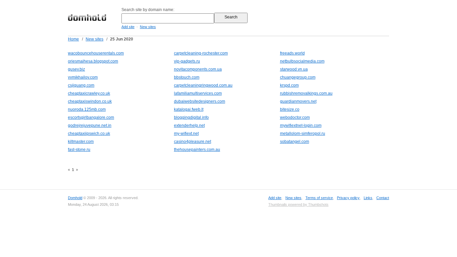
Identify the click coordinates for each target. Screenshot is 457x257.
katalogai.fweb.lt (188, 109)
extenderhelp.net (189, 125)
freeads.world (292, 53)
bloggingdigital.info (191, 117)
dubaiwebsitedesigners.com (199, 101)
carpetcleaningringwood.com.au (203, 85)
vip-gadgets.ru (187, 61)
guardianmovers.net (298, 101)
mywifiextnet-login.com (301, 125)
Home (73, 39)
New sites (148, 27)
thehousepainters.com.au (197, 149)
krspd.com (289, 85)
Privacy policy (348, 198)
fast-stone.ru (79, 149)
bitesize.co (289, 109)
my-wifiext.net (186, 133)
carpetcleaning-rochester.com (201, 53)
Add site (127, 27)
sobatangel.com (294, 141)
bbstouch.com (186, 77)
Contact (382, 198)
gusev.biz (76, 69)
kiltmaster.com (81, 141)
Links (368, 198)
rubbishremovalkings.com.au (306, 93)
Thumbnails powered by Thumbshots (298, 204)
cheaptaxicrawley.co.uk (89, 93)
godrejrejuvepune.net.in (89, 125)
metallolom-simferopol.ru (302, 133)
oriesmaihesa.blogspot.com (93, 61)
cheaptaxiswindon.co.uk (90, 101)
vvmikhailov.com (83, 77)
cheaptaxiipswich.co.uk (89, 133)
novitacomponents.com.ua (198, 69)
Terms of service (319, 198)
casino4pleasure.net (192, 141)
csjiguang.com (81, 85)
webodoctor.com (295, 117)
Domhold (75, 198)
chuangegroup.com (297, 77)
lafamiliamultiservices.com (198, 93)
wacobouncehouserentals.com (96, 53)
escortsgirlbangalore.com (91, 117)
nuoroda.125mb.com (87, 109)
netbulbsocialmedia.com (302, 61)
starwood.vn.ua (294, 69)
